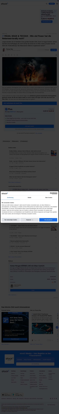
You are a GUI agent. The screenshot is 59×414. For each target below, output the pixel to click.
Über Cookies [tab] (48, 197)
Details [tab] (29, 197)
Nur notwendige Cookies (11, 219)
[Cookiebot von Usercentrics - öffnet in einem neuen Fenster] (51, 193)
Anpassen (28, 219)
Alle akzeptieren (48, 219)
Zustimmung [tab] (10, 197)
